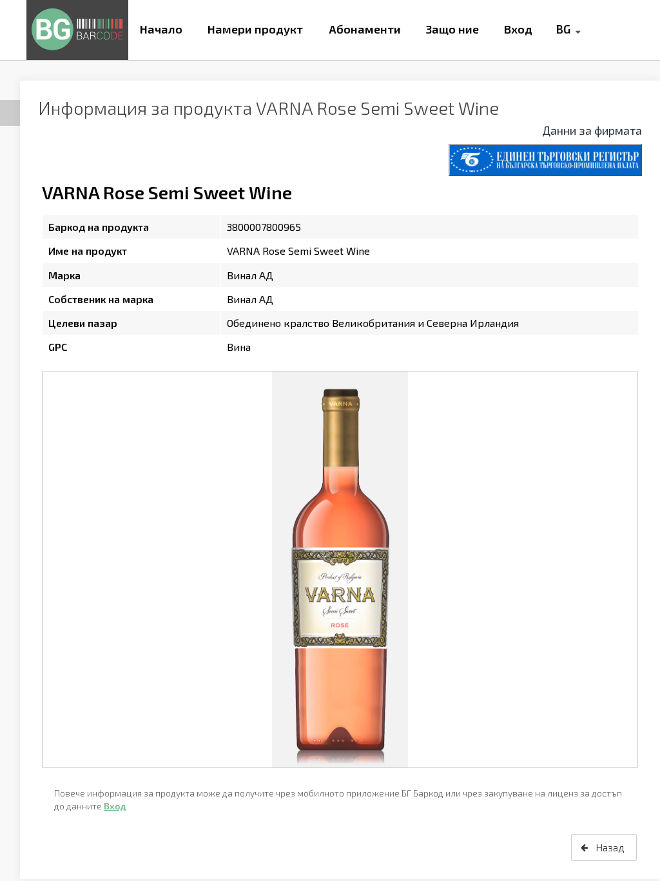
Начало (161, 29)
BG (563, 29)
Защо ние (452, 29)
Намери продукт (255, 29)
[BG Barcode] (77, 30)
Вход (518, 29)
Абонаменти (365, 29)
